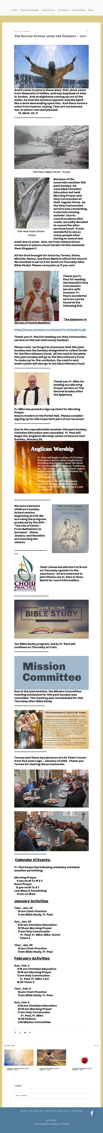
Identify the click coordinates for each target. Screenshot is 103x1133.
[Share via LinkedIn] (25, 1032)
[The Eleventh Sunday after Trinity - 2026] (18, 1057)
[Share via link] (30, 1032)
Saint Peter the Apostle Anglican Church (51, 1111)
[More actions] (87, 31)
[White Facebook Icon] (92, 1113)
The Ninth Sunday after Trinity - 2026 (82, 1069)
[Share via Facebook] (15, 1032)
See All (96, 1045)
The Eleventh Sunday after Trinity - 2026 (18, 1069)
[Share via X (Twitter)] (20, 1032)
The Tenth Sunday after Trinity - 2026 (49, 1069)
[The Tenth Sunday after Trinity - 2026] (51, 1057)
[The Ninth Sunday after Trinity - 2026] (84, 1057)
